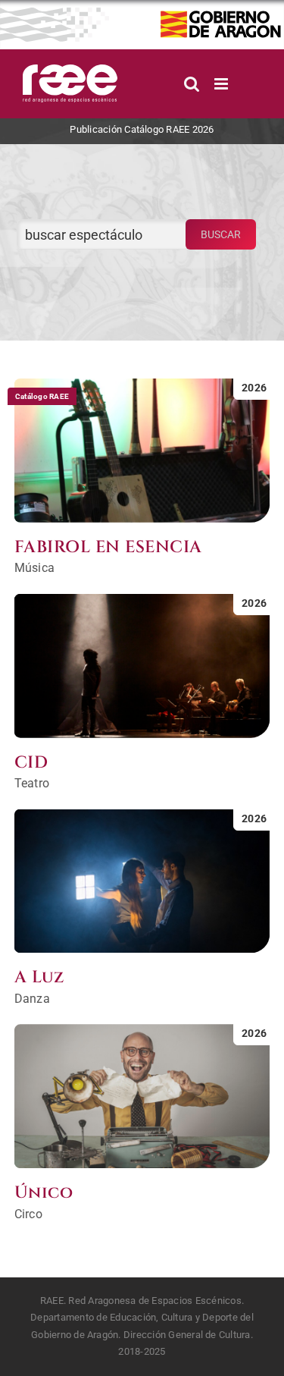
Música (34, 568)
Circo (28, 1214)
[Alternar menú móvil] (222, 84)
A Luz (39, 977)
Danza (32, 998)
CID (31, 763)
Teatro (31, 783)
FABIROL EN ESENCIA (108, 547)
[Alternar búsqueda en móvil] (191, 84)
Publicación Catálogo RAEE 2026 (142, 129)
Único (43, 1193)
